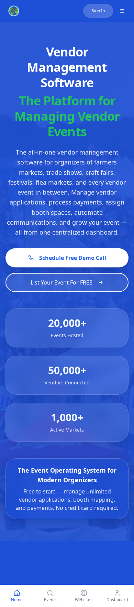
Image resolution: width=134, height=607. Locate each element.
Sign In (98, 11)
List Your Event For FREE (61, 282)
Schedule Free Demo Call (72, 258)
